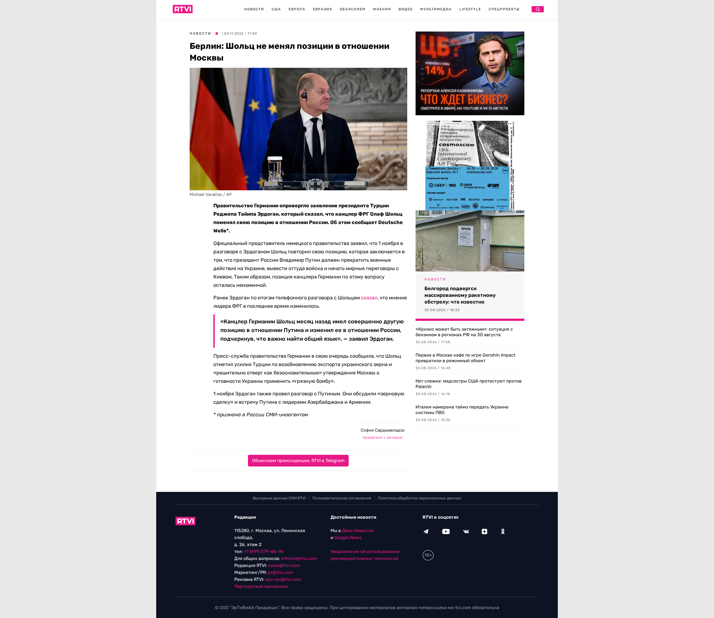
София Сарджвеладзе (382, 430)
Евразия (322, 9)
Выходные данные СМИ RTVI (279, 498)
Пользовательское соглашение (342, 498)
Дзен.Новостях (358, 530)
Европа (297, 9)
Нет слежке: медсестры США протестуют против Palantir (469, 383)
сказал (369, 298)
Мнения (382, 9)
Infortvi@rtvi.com (299, 558)
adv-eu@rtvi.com (283, 579)
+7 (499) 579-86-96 (264, 551)
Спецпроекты (504, 9)
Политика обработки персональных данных (419, 498)
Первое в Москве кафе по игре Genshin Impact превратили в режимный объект (465, 357)
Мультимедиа (436, 9)
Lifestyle (470, 9)
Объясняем (353, 9)
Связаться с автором (382, 437)
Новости (254, 9)
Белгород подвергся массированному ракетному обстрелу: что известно (460, 295)
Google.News (347, 537)
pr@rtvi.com (280, 572)
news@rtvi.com (284, 565)
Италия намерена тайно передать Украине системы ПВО (462, 409)
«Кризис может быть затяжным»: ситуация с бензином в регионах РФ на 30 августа (464, 331)
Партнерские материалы (261, 586)
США (276, 9)
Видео (406, 9)
